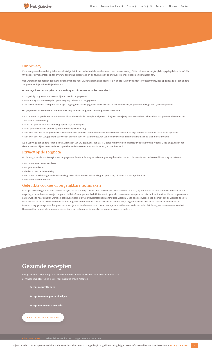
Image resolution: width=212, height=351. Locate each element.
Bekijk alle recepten (43, 317)
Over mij (131, 6)
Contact (185, 6)
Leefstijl (144, 6)
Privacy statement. (179, 345)
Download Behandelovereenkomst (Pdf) (58, 219)
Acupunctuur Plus (110, 6)
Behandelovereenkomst (58, 338)
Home (93, 6)
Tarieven (160, 6)
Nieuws (173, 6)
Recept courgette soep (42, 287)
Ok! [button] (194, 345)
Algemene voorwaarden (88, 338)
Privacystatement (32, 338)
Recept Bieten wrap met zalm (46, 305)
